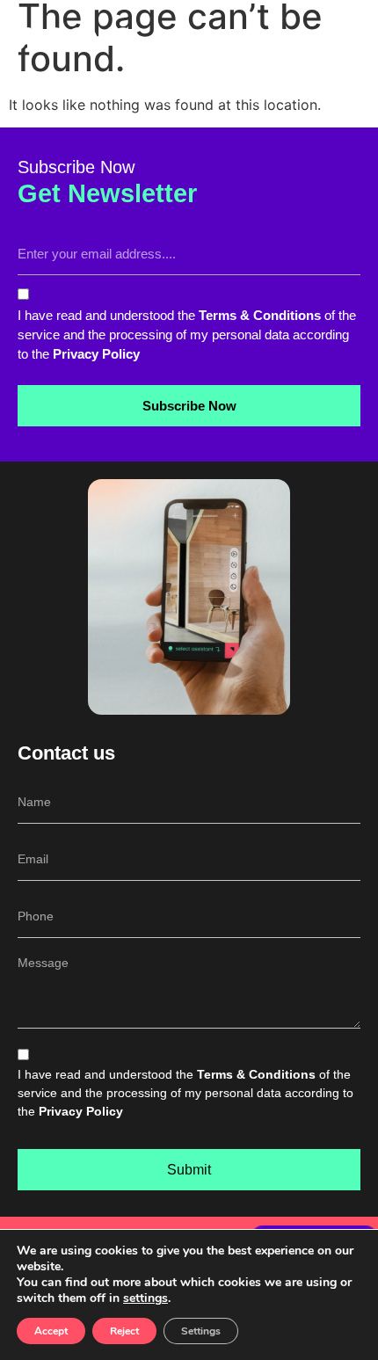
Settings (201, 1331)
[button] (354, 38)
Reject (124, 1331)
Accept (51, 1331)
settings (145, 1298)
